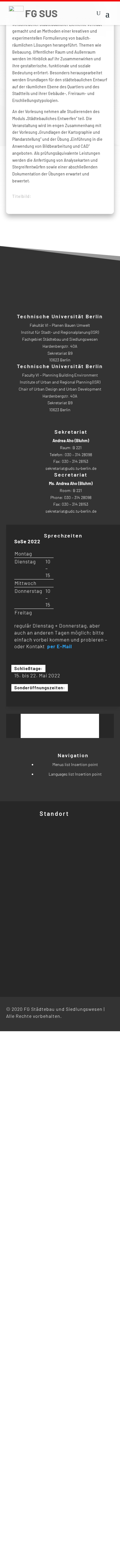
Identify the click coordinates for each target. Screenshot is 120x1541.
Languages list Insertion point (75, 774)
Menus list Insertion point (75, 764)
